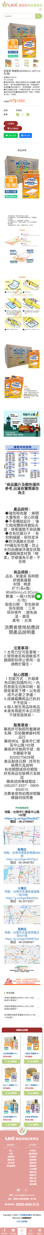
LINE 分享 (12, 135)
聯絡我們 (33, 1175)
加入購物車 (14, 128)
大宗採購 (33, 1169)
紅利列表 (11, 1162)
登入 (11, 1150)
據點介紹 (33, 1178)
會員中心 (31, 1233)
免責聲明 (33, 1156)
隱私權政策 (33, 1153)
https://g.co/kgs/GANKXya (22, 938)
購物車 (39, 1233)
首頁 (22, 1233)
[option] (22, 40)
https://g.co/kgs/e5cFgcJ (22, 859)
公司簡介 (33, 1150)
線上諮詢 (13, 1233)
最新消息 (33, 1181)
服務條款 (33, 1159)
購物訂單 (11, 1159)
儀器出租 (33, 1172)
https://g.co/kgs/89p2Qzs (22, 898)
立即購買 (10, 123)
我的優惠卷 (11, 1166)
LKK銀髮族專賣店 (25, 1215)
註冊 (11, 1153)
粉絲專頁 (4, 1233)
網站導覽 (33, 1184)
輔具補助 (33, 1166)
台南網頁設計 (26, 1218)
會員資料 (11, 1156)
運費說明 (33, 1162)
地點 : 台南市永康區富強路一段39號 (22, 891)
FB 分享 (27, 135)
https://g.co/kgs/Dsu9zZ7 (22, 818)
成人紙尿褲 (22, 1221)
